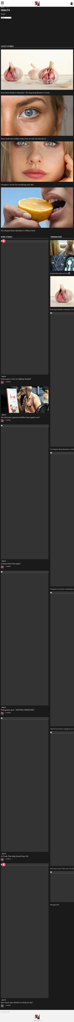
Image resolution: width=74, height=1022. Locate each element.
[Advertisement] (37, 32)
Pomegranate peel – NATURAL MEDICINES (17, 710)
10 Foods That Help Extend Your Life (14, 856)
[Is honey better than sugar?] (24, 492)
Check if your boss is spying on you (61, 729)
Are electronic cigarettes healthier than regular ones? (20, 417)
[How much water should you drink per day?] (24, 931)
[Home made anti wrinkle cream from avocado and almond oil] (37, 115)
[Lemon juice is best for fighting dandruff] (24, 307)
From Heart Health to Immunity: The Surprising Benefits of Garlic (25, 93)
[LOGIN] (71, 3)
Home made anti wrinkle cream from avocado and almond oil (23, 139)
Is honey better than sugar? (11, 564)
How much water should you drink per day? (17, 1002)
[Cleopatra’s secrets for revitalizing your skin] (37, 161)
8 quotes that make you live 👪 (60, 273)
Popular (3, 241)
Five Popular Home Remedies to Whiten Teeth (18, 231)
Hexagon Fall (54, 905)
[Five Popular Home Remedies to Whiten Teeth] (37, 207)
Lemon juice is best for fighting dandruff (16, 379)
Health (4, 376)
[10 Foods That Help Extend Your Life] (24, 784)
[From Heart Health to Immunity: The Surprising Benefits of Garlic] (37, 69)
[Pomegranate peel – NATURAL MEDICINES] (24, 638)
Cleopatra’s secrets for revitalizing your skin (17, 185)
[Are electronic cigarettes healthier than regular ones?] (24, 399)
